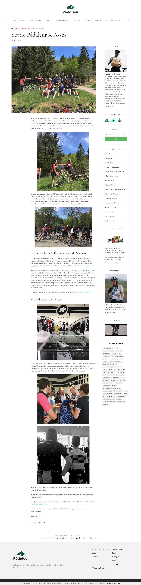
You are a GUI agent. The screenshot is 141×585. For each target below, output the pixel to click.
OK (119, 583)
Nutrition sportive (110, 207)
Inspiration (106, 375)
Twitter (40, 504)
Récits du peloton (110, 216)
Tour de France (120, 396)
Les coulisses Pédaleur (112, 203)
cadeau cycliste (117, 353)
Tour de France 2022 (108, 399)
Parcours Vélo (118, 383)
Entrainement (117, 361)
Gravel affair (113, 369)
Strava (46, 504)
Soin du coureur (107, 393)
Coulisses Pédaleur (117, 356)
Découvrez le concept (111, 263)
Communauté (40, 523)
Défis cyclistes (109, 180)
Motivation (106, 380)
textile (126, 393)
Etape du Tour (119, 367)
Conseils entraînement (112, 167)
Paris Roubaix (106, 385)
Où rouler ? (121, 380)
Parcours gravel (107, 383)
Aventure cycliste (108, 350)
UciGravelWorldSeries (109, 401)
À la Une (107, 153)
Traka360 (119, 399)
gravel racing (120, 372)
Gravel (105, 369)
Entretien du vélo (110, 185)
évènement (106, 404)
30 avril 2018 (16, 40)
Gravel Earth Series (108, 372)
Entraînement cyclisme (110, 364)
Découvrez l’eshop (110, 313)
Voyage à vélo (122, 401)
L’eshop (95, 557)
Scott (126, 391)
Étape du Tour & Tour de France (115, 189)
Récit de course (118, 391)
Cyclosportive (107, 361)
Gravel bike (121, 369)
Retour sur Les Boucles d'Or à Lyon (53, 538)
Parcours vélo (109, 212)
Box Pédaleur (109, 162)
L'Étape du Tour (107, 377)
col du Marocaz (84, 266)
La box (94, 553)
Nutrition (114, 380)
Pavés (113, 385)
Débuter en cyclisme (111, 176)
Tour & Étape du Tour (109, 396)
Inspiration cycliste (111, 198)
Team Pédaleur (118, 393)
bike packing (118, 350)
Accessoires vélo (108, 348)
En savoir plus (111, 583)
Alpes (116, 348)
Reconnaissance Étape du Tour (112, 388)
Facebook (91, 502)
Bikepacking (108, 158)
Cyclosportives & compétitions (114, 171)
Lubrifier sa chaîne (119, 377)
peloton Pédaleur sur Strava (80, 292)
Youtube (115, 564)
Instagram (34, 504)
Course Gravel (118, 359)
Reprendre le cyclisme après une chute (85, 538)
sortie (59, 292)
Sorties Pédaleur (37, 28)
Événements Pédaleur (22, 28)
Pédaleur (107, 74)
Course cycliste (107, 359)
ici (41, 497)
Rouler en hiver (107, 391)
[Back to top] (135, 579)
